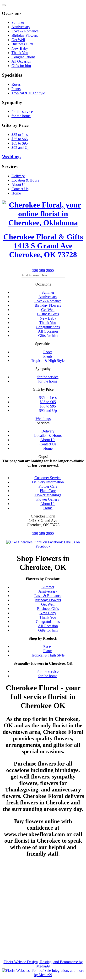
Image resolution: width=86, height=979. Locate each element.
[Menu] (4, 5)
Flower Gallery (47, 499)
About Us (47, 504)
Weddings (43, 419)
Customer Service (47, 478)
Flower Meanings (48, 495)
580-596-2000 (43, 270)
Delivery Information (48, 482)
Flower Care (47, 486)
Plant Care (48, 491)
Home (48, 508)
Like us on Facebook (58, 544)
